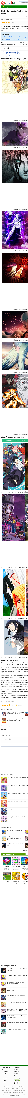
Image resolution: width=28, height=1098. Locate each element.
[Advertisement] (14, 905)
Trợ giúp (4, 1073)
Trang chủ (7, 7)
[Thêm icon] (3, 735)
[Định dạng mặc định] (13, 735)
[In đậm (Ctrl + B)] (6, 735)
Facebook (4, 1080)
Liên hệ (15, 1075)
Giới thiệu (16, 1069)
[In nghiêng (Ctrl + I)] (9, 735)
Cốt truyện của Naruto (9, 56)
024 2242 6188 (11, 1092)
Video (15, 2)
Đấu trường (5, 1069)
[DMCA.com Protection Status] (17, 1083)
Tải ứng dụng (5, 1071)
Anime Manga (8, 19)
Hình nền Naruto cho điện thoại (11, 54)
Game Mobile (22, 7)
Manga (8, 725)
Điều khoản (16, 1071)
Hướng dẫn (7, 2)
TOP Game (14, 7)
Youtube (4, 1082)
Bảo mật (16, 1073)
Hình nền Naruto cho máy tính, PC (12, 52)
